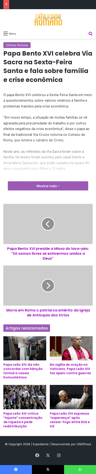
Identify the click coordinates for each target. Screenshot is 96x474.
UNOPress (84, 444)
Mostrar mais (47, 186)
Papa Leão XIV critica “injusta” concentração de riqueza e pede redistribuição (22, 419)
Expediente (41, 444)
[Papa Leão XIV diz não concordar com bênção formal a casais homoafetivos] (24, 348)
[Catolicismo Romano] (48, 19)
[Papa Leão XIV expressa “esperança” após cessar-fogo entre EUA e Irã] (71, 397)
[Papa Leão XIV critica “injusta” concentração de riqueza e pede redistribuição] (24, 397)
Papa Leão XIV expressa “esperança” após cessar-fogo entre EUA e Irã (70, 419)
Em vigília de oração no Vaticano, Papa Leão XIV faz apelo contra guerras (70, 368)
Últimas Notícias (17, 45)
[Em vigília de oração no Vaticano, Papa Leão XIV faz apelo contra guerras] (71, 348)
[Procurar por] (90, 33)
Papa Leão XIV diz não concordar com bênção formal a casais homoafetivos (23, 371)
